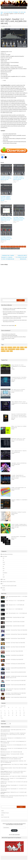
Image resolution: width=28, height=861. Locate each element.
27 (12, 715)
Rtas (3, 568)
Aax (5, 12)
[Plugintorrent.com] (14, 5)
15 (20, 712)
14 (16, 712)
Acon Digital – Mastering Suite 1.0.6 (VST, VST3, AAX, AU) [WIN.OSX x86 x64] (19, 218)
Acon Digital (3, 248)
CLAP (4, 564)
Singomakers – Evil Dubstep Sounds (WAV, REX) (14, 659)
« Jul (1, 718)
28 (16, 715)
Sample (3, 587)
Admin (3, 26)
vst (5, 347)
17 (1, 713)
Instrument (9, 347)
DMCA (2, 814)
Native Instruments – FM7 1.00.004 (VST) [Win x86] (12, 751)
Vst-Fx (14, 347)
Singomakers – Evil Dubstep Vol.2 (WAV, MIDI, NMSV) (15, 663)
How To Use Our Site (5, 817)
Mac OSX (10, 12)
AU (7, 12)
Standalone (5, 572)
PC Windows (15, 12)
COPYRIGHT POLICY (5, 812)
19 (8, 713)
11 (4, 712)
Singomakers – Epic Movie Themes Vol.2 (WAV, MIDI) (15, 646)
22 (20, 713)
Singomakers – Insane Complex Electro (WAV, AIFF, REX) (15, 697)
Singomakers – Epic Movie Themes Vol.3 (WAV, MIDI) (15, 642)
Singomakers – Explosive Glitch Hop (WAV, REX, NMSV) (15, 672)
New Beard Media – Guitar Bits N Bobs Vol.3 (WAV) (14, 625)
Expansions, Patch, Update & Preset (8, 581)
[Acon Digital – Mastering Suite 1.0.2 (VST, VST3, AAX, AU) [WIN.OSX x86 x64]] (6, 229)
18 (4, 713)
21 (16, 713)
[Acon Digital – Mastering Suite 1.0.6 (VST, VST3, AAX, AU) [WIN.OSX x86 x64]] (19, 210)
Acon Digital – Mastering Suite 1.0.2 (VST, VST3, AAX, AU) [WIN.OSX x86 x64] (6, 238)
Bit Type (3, 579)
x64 (24, 12)
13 (12, 712)
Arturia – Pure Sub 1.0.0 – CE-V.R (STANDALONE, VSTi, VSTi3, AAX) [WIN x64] (18, 366)
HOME (2, 810)
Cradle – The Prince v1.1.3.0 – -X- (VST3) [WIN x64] (14, 600)
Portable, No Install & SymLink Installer (9, 585)
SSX (3, 570)
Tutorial (3, 589)
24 (1, 715)
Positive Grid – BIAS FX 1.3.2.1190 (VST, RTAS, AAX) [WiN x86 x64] (21, 257)
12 (8, 712)
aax (25, 347)
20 (12, 713)
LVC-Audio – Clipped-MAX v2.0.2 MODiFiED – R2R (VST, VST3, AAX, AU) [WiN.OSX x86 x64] (18, 476)
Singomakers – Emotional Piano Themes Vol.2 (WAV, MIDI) (16, 634)
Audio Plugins (4, 556)
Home (2, 12)
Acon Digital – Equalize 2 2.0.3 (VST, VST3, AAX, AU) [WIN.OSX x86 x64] (6, 178)
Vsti (18, 347)
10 (1, 712)
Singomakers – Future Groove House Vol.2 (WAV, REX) (15, 680)
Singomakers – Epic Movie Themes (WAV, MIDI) (14, 651)
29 (20, 715)
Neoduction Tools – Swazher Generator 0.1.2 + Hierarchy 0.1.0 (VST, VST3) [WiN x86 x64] (7, 257)
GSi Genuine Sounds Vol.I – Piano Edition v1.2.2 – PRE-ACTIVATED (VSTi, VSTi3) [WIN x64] (18, 378)
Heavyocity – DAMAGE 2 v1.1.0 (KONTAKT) (19, 499)
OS (2, 583)
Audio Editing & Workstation (7, 554)
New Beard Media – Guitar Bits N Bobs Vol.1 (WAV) (14, 617)
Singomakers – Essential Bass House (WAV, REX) (14, 655)
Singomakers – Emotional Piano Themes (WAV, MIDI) (15, 638)
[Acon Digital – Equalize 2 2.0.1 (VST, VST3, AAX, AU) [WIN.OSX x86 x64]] (19, 169)
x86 (1, 13)
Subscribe (14, 830)
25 (4, 715)
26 (8, 715)
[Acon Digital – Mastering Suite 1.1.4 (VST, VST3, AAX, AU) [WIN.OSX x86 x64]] (6, 210)
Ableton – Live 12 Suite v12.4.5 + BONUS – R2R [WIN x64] (16, 776)
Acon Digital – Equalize (11, 248)
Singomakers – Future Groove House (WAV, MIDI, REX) (15, 684)
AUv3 (4, 562)
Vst (19, 12)
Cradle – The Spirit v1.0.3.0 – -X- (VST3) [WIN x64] (14, 604)
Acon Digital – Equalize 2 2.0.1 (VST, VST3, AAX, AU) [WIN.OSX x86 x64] (18, 178)
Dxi (3, 566)
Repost (18, 248)
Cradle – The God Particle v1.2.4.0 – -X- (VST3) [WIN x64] (16, 613)
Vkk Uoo (2, 729)
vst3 (2, 347)
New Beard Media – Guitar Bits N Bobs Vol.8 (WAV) (14, 621)
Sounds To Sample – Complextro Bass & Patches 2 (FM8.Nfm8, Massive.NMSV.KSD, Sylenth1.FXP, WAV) (19, 526)
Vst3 (22, 12)
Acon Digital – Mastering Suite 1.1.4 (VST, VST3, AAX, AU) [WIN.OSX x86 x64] (6, 218)
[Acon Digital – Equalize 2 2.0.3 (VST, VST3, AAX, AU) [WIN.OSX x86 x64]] (6, 169)
